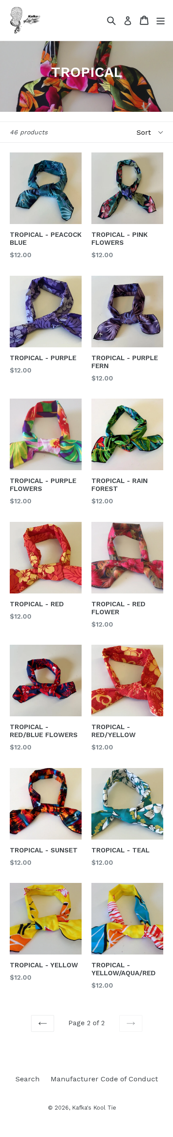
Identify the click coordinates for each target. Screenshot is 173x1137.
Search (27, 1079)
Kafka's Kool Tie (94, 1107)
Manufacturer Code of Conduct (104, 1079)
